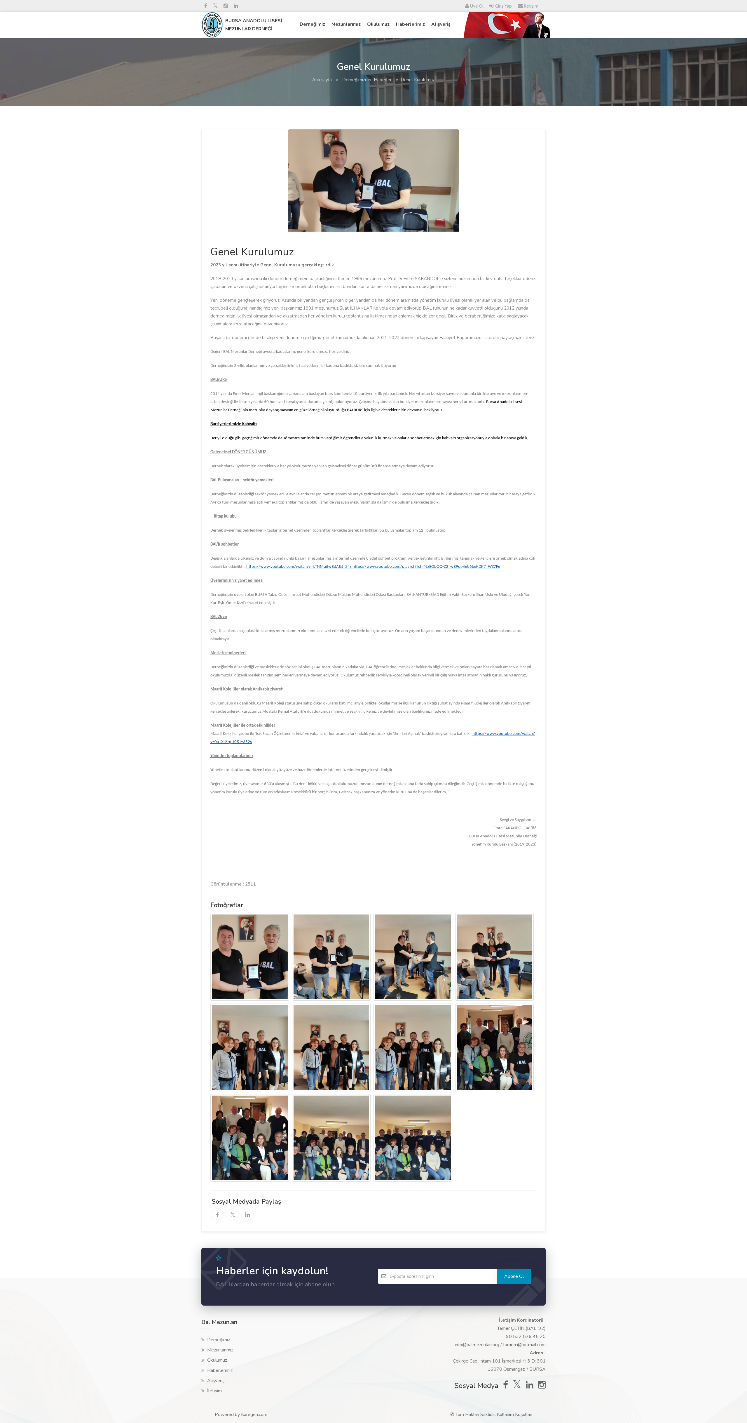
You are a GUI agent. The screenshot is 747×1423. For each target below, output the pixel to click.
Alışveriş (441, 24)
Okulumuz (378, 24)
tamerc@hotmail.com (524, 1345)
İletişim (214, 1391)
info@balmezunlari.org (477, 1345)
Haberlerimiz (410, 24)
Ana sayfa (322, 80)
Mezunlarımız (346, 24)
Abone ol (514, 1276)
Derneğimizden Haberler (366, 80)
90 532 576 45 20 (526, 1336)
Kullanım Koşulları (514, 1414)
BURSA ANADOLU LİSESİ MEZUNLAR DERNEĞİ (253, 25)
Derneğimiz (312, 24)
